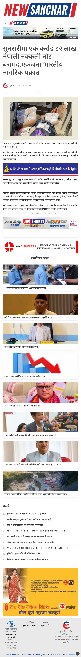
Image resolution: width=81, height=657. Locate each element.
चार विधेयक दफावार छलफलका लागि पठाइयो (30, 536)
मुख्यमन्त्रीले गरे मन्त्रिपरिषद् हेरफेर (21, 347)
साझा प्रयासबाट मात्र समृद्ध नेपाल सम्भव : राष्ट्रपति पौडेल (28, 317)
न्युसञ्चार (12, 85)
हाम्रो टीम (66, 642)
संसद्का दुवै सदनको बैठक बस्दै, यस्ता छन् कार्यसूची (29, 519)
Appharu (71, 655)
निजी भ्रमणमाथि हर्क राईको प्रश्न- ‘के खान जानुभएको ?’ (30, 435)
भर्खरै (6, 506)
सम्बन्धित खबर (40, 258)
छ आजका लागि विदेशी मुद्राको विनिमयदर (25, 525)
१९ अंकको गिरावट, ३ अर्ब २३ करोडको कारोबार (25, 376)
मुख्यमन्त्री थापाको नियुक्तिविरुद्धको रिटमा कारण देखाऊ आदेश (32, 464)
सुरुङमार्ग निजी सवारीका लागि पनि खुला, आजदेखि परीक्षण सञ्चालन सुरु (35, 494)
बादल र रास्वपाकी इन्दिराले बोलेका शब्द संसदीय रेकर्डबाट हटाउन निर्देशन (38, 547)
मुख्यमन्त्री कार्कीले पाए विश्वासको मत (22, 405)
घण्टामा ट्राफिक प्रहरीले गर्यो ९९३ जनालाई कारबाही (25, 288)
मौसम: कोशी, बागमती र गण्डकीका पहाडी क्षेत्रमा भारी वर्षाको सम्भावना (37, 530)
